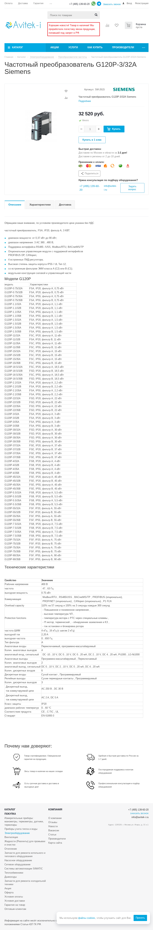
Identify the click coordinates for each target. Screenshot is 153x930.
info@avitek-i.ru (140, 817)
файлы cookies (86, 918)
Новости (53, 826)
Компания (55, 809)
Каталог (17, 47)
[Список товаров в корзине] (136, 27)
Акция (7, 888)
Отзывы (52, 822)
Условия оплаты (13, 896)
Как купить (95, 47)
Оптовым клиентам (15, 909)
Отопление (10, 848)
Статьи (52, 834)
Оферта (8, 892)
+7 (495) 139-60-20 (79, 4)
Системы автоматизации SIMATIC (23, 868)
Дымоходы (10, 876)
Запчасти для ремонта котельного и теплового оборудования (24, 854)
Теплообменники (13, 872)
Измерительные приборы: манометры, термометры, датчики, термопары (24, 821)
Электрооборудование (17, 833)
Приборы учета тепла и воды (20, 829)
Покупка (10, 813)
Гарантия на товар (14, 904)
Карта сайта (55, 842)
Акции (54, 47)
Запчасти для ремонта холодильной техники (25, 883)
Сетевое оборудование (17, 864)
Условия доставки (14, 900)
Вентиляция (11, 837)
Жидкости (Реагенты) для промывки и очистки (24, 843)
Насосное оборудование (18, 860)
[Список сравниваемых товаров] (107, 26)
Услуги (73, 47)
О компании (55, 818)
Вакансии (53, 830)
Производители (123, 47)
